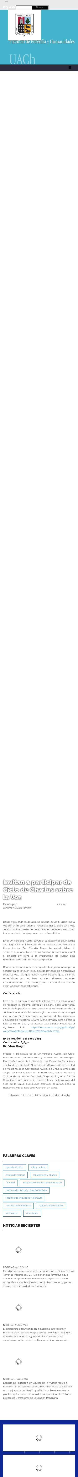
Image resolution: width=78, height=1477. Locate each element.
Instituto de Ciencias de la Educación (42, 1182)
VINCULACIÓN (32, 1213)
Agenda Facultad (15, 1167)
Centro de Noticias (15, 1175)
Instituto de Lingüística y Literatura (24, 1198)
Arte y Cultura (38, 1167)
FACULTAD (10, 1182)
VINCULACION (12, 1213)
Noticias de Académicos (18, 1205)
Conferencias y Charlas (45, 1175)
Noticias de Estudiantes (51, 1205)
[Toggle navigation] (6, 2)
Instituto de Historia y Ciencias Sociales (26, 1190)
